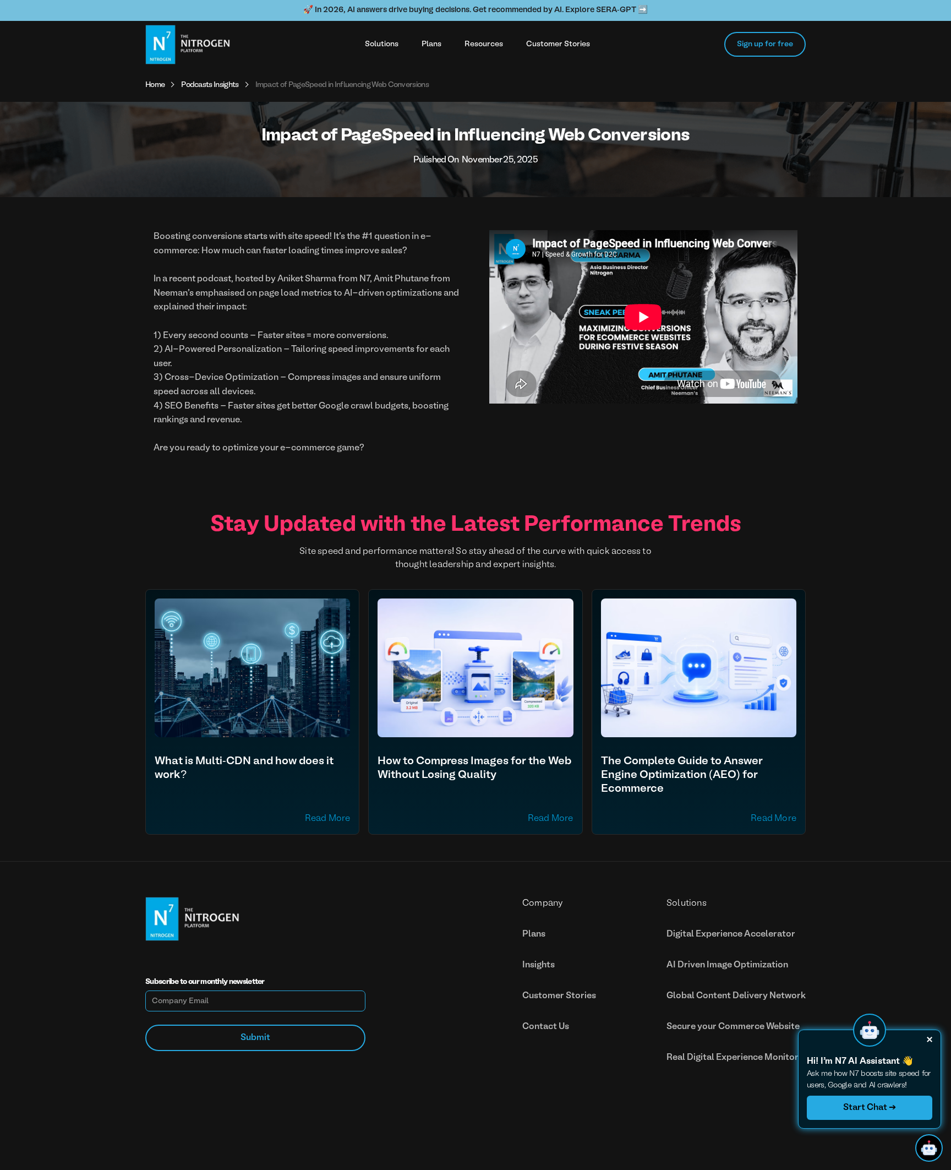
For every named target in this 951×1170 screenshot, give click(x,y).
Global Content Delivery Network (736, 996)
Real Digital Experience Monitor (732, 1058)
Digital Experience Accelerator (730, 934)
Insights (538, 965)
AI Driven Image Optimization (727, 965)
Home (155, 85)
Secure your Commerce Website (733, 1027)
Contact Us (545, 1027)
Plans (431, 44)
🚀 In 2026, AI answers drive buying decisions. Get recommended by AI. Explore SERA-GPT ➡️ (475, 10)
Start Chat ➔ (869, 1108)
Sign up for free (765, 44)
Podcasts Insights (209, 85)
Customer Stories (558, 44)
